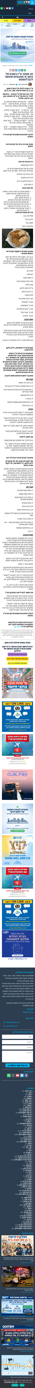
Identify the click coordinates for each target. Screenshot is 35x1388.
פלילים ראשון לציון (25, 1194)
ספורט (29, 1179)
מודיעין (29, 1167)
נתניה (30, 1178)
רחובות (15, 24)
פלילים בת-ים (27, 1190)
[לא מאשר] (32, 1383)
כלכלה (29, 1154)
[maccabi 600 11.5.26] (17, 960)
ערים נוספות (8, 25)
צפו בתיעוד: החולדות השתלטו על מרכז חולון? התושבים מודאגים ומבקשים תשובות (20, 1348)
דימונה (29, 1122)
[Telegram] (10, 8)
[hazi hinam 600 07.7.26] (17, 698)
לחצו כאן (17, 627)
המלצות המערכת (26, 1123)
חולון (29, 21)
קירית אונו (28, 1199)
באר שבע (28, 1102)
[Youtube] (7, 8)
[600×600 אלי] (17, 764)
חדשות (29, 1129)
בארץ (31, 65)
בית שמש (28, 1107)
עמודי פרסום (27, 1187)
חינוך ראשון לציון (26, 1141)
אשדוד (29, 1096)
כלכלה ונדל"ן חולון (25, 1158)
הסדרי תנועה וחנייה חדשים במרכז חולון (22, 1377)
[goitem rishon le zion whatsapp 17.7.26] (17, 833)
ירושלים (29, 1152)
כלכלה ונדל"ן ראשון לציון (23, 1160)
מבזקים (29, 1165)
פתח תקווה (28, 1198)
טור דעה (29, 1147)
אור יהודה (28, 1091)
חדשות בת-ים (27, 1131)
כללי (30, 1161)
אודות (29, 13)
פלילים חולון (27, 1192)
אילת (30, 1094)
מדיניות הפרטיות (10, 1382)
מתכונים (29, 1170)
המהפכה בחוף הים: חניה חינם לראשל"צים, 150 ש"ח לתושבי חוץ (18, 1319)
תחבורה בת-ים (27, 1216)
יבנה (30, 1149)
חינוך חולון (28, 1140)
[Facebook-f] (12, 8)
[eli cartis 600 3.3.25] (17, 799)
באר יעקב (32, 25)
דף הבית (31, 9)
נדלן (30, 1174)
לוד (30, 1163)
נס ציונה (23, 25)
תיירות (29, 1219)
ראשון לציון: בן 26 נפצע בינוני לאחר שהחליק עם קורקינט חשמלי (20, 1289)
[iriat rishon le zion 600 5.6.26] (17, 865)
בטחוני (29, 1105)
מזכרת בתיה (27, 1169)
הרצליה (29, 1125)
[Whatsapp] (1, 8)
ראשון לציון (17, 21)
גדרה (30, 1118)
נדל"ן (30, 1172)
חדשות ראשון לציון (25, 1134)
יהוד (30, 1150)
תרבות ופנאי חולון (25, 1226)
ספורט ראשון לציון (25, 1185)
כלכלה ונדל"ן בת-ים (25, 1156)
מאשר (22, 1385)
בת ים (6, 21)
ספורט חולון (27, 1183)
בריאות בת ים (27, 1109)
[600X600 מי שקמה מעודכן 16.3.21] (17, 731)
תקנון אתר (30, 1009)
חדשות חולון (27, 1132)
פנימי (30, 1196)
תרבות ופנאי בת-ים (25, 1225)
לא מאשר (15, 1385)
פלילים (29, 1188)
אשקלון (29, 1098)
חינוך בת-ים (27, 1138)
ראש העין (28, 1203)
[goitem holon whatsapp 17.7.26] (17, 61)
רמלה (30, 1208)
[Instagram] (4, 8)
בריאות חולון (27, 1111)
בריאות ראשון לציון (25, 1113)
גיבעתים (29, 1120)
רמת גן (29, 1210)
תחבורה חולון (27, 1217)
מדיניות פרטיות (28, 1012)
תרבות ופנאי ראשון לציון (23, 1228)
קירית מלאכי (27, 1201)
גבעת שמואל (27, 1116)
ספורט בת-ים (27, 1181)
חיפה (30, 1143)
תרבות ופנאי (27, 1223)
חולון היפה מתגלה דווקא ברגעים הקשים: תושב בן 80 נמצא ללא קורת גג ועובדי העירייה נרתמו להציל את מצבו (18, 1259)
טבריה (29, 1145)
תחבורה (29, 1214)
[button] (32, 2)
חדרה (30, 1127)
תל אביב (29, 1221)
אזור (30, 1093)
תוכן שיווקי (28, 1212)
